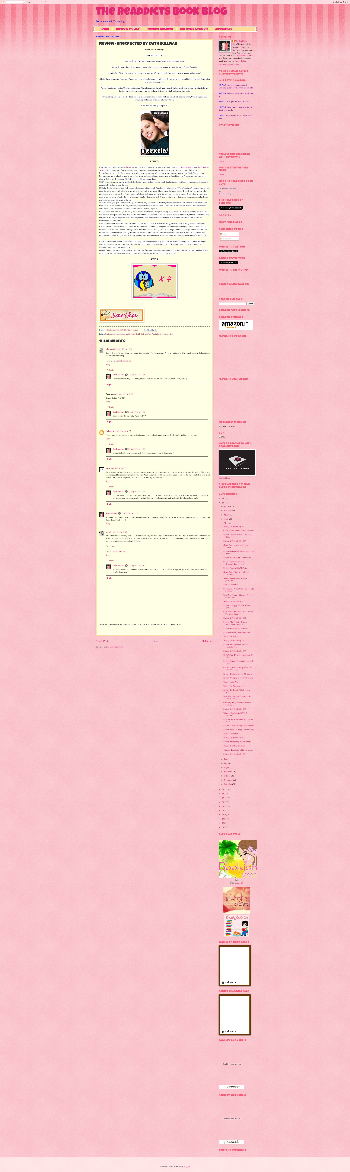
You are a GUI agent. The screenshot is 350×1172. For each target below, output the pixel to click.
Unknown (110, 431)
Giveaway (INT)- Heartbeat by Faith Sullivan (237, 703)
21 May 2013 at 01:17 (123, 431)
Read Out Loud (224, 478)
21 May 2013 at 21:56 (118, 532)
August (227, 767)
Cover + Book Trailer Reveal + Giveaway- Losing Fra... (235, 562)
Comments (226, 238)
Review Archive (160, 29)
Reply (108, 364)
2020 (224, 814)
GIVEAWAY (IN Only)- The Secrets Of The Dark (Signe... (238, 612)
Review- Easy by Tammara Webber (236, 632)
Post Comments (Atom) (115, 646)
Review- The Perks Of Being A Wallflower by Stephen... (235, 623)
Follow (221, 161)
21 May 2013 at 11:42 (136, 491)
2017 (224, 802)
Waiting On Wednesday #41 (233, 737)
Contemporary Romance (126, 334)
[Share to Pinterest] (155, 330)
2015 (224, 793)
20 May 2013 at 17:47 (124, 349)
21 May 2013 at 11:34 (136, 374)
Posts (224, 234)
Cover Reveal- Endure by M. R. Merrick (238, 530)
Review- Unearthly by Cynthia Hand (237, 557)
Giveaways (223, 29)
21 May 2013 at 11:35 (136, 412)
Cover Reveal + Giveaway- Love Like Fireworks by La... (237, 668)
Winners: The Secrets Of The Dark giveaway (236, 714)
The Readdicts (118, 374)
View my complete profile (229, 64)
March (226, 514)
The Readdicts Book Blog (161, 12)
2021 (224, 818)
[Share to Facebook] (152, 330)
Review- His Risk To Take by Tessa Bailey (236, 691)
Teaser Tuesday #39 (230, 636)
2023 (224, 827)
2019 (224, 810)
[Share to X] (150, 330)
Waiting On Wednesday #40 (233, 686)
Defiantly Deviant (118, 551)
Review (160, 334)
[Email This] (145, 330)
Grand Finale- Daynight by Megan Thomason (236, 573)
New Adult (152, 334)
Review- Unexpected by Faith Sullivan (238, 677)
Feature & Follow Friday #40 (234, 709)
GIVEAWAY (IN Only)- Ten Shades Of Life (238, 656)
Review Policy (128, 29)
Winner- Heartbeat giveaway (234, 745)
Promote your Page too (226, 194)
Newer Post (102, 641)
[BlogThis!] (147, 330)
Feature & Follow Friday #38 (234, 618)
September (228, 771)
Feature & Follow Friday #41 (234, 753)
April (226, 519)
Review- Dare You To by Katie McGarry (238, 729)
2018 (224, 806)
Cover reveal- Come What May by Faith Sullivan (238, 589)
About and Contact (244, 55)
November (228, 780)
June (226, 759)
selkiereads (110, 349)
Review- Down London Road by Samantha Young (235, 645)
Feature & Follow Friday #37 (234, 541)
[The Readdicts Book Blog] (220, 191)
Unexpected (129, 167)
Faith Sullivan (186, 167)
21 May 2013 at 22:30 (136, 565)
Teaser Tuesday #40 (230, 682)
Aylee (108, 468)
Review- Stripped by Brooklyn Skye (237, 741)
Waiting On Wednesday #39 (233, 640)
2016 (224, 797)
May (226, 523)
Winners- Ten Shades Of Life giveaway (238, 750)
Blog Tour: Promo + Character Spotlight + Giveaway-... (238, 596)
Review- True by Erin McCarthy (235, 568)
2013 (224, 502)
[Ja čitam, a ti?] (236, 882)
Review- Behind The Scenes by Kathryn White (238, 552)
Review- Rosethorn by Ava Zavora (236, 628)
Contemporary (110, 334)
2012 (224, 498)
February (227, 510)
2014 (224, 789)
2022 (224, 823)
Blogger (187, 1166)
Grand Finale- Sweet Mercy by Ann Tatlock (236, 546)
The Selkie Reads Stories (122, 360)
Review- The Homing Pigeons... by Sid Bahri (238, 720)
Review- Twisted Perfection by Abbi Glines (237, 535)
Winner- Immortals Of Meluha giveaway (235, 579)
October (227, 775)
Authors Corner (194, 29)
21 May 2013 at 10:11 (119, 468)
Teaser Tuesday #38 (230, 584)
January (227, 506)
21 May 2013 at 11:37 (130, 513)
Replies (111, 370)
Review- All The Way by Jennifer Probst (238, 725)
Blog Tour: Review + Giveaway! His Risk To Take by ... (237, 697)
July (226, 763)
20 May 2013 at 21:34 (124, 394)
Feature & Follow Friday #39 (234, 651)
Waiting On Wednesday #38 (233, 601)
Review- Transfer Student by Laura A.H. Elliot (238, 662)
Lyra (108, 532)
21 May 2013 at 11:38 (136, 449)
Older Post (207, 641)
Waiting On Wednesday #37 (233, 526)
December (228, 784)
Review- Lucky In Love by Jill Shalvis (237, 673)
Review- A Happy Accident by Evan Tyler (237, 606)
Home (104, 29)
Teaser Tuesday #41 (230, 733)
